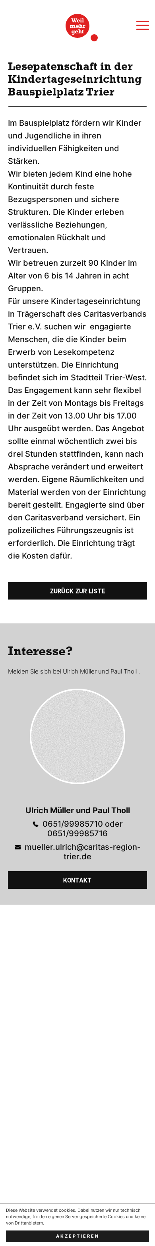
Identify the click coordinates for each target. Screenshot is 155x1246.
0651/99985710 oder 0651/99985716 (83, 828)
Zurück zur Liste (77, 591)
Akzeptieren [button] (77, 1236)
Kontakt (77, 880)
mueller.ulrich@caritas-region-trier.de (83, 851)
